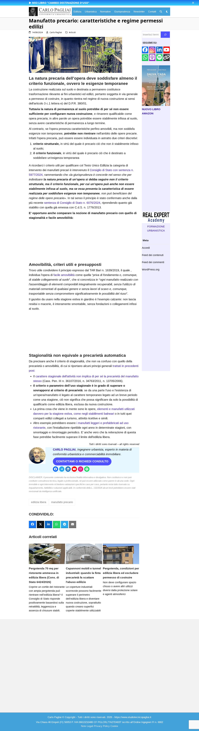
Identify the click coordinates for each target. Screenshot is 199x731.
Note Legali (87, 726)
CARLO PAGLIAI (64, 449)
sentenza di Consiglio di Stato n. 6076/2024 (72, 202)
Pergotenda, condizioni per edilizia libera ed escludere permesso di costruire (121, 573)
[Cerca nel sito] (165, 35)
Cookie (114, 726)
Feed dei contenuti (152, 255)
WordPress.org (150, 269)
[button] (193, 3)
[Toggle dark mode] (167, 11)
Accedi (146, 247)
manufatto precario (62, 502)
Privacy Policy (102, 726)
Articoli (72, 32)
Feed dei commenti (153, 262)
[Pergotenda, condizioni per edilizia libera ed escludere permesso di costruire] (121, 553)
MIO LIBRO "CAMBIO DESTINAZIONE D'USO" (60, 3)
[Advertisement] (84, 241)
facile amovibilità (64, 275)
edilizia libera (38, 502)
